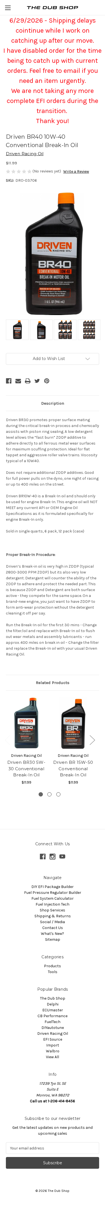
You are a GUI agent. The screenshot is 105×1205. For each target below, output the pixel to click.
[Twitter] (37, 381)
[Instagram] (52, 857)
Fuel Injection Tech (52, 904)
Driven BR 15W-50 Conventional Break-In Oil (73, 768)
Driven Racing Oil (52, 1033)
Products (52, 966)
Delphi (53, 1004)
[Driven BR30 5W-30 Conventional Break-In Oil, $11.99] (26, 723)
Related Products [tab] (52, 682)
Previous (7, 739)
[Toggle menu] (7, 7)
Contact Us (52, 927)
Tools (52, 971)
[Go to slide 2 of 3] (49, 794)
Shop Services (52, 910)
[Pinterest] (47, 381)
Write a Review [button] (76, 171)
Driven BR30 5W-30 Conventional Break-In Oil (26, 768)
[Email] (18, 381)
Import (52, 1045)
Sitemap (52, 939)
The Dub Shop (52, 998)
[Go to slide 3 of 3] (58, 794)
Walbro (52, 1051)
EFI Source (52, 1039)
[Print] (28, 381)
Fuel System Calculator (52, 898)
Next (92, 739)
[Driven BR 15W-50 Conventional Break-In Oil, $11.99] (73, 723)
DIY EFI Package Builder (52, 886)
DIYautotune (52, 1027)
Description (52, 403)
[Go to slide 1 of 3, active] (41, 794)
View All (52, 1057)
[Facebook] (8, 381)
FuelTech (52, 1021)
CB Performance (52, 1016)
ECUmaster (52, 1010)
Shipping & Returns (52, 916)
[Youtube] (62, 857)
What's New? (52, 933)
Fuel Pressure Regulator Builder (52, 892)
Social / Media (52, 922)
